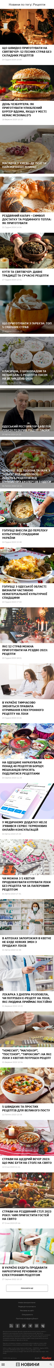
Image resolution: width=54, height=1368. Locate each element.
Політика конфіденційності (27, 1318)
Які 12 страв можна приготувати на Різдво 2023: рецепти (25, 650)
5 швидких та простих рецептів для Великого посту (26, 1108)
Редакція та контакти (27, 1306)
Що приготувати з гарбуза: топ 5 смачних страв (27, 325)
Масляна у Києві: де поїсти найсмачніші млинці (24, 165)
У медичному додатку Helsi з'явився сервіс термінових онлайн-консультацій (24, 826)
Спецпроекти (27, 1314)
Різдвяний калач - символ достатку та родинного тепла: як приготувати (26, 219)
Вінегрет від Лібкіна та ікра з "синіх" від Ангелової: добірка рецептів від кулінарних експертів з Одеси (26, 476)
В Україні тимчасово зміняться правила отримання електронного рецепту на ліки (23, 708)
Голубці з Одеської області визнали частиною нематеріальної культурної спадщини (24, 592)
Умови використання (26, 1302)
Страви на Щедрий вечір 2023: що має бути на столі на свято (27, 1161)
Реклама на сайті (27, 1310)
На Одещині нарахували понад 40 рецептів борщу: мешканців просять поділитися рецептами (23, 767)
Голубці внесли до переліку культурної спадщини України (25, 534)
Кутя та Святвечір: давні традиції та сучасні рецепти (25, 273)
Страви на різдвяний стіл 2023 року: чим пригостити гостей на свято (26, 1215)
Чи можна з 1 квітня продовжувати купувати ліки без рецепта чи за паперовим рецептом (26, 883)
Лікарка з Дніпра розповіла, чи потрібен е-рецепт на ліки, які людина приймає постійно (27, 998)
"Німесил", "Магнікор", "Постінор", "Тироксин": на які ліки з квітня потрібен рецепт (26, 1054)
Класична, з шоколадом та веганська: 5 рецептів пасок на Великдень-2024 (25, 374)
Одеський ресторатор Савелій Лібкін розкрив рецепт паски (26, 428)
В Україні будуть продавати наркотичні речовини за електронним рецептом (24, 1271)
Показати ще (27, 1288)
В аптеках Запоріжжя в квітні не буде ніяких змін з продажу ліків (26, 942)
